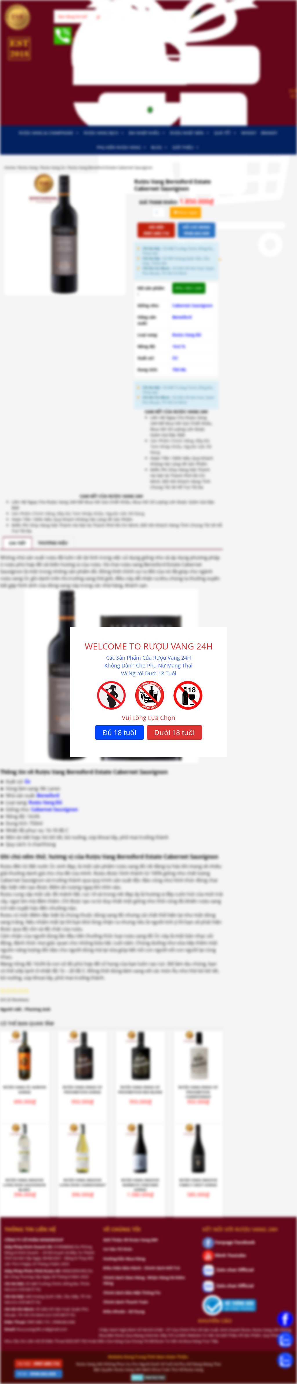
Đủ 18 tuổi (119, 732)
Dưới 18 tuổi (174, 732)
